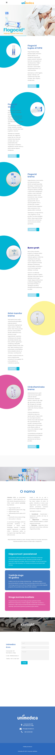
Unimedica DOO (11, 497)
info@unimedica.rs (14, 655)
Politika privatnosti (27, 746)
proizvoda (22, 503)
